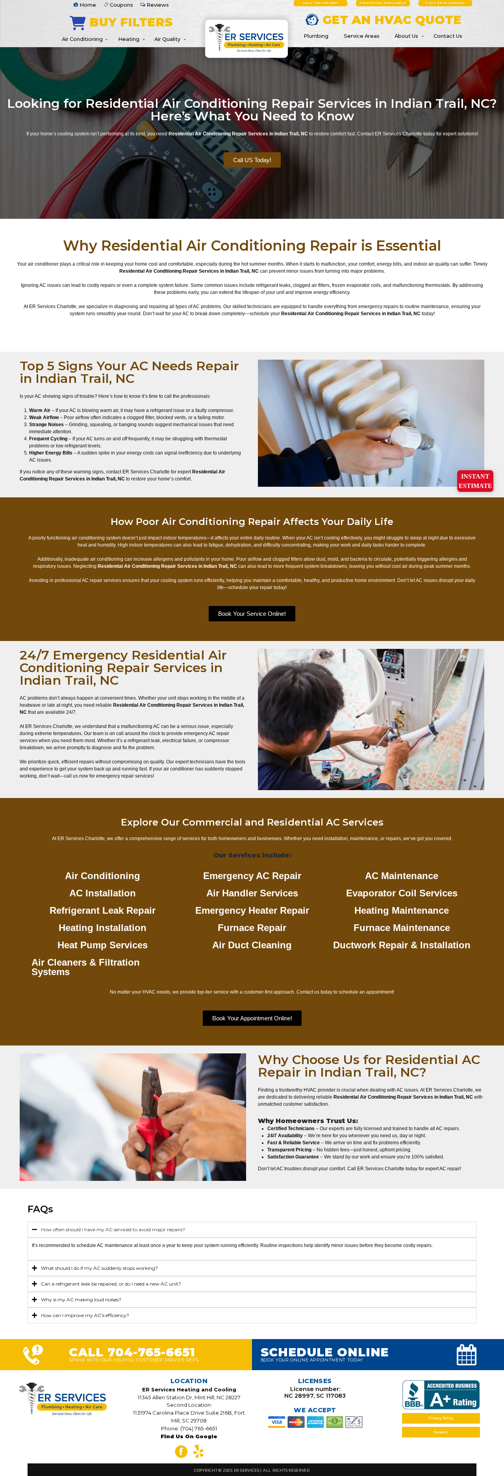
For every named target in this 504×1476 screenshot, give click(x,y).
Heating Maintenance (401, 910)
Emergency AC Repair (252, 875)
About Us (406, 36)
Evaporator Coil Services (402, 893)
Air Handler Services (252, 893)
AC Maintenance (401, 875)
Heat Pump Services (102, 945)
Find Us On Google (189, 1436)
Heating (128, 39)
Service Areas (362, 36)
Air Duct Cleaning (252, 945)
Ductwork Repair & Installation (402, 945)
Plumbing (316, 36)
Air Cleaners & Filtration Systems (86, 967)
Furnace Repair (252, 927)
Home (87, 5)
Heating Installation (102, 927)
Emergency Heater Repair (252, 910)
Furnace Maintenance (402, 927)
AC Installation (102, 893)
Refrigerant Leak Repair (103, 910)
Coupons (121, 5)
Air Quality (167, 39)
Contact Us (448, 36)
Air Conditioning (82, 39)
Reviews (157, 5)
